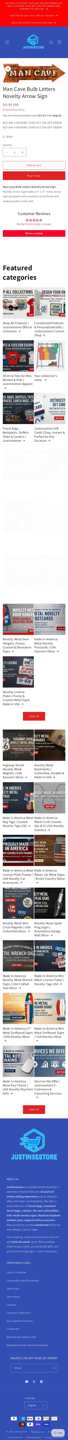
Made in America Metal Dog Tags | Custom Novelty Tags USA (18, 822)
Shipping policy (33, 1437)
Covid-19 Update (16, 1272)
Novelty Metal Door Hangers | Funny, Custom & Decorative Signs (17, 645)
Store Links (13, 1288)
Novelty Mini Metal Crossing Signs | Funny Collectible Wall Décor (15, 596)
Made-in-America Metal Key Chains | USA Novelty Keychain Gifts (18, 1087)
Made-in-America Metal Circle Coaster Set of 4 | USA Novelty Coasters (49, 824)
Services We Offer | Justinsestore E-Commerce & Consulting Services (48, 1087)
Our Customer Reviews (20, 1320)
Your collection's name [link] (45, 378)
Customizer (13, 1328)
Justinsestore (20, 1432)
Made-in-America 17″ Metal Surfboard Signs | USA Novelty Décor (18, 1032)
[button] (7, 42)
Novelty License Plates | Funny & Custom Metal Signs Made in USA (16, 698)
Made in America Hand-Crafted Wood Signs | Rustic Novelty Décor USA (18, 543)
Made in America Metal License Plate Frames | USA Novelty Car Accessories (18, 876)
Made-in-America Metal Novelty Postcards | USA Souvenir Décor (45, 645)
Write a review (34, 233)
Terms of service (15, 1437)
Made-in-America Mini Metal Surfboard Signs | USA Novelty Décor (49, 1032)
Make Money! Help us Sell (21, 1337)
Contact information (54, 1437)
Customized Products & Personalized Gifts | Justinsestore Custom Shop (49, 329)
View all (34, 716)
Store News (13, 1296)
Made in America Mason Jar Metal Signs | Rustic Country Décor (49, 874)
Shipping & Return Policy (14, 109)
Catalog (11, 1304)
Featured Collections (19, 1312)
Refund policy (38, 1432)
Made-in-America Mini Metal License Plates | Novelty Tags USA (49, 980)
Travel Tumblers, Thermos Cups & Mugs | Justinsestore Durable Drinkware (49, 491)
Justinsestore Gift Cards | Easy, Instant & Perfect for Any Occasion (49, 434)
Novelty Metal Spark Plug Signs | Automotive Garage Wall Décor (48, 929)
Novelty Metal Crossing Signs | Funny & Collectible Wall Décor (47, 543)
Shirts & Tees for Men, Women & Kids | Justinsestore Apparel (18, 380)
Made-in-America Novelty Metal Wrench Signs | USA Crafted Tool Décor (18, 982)
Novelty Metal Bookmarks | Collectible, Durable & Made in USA (49, 771)
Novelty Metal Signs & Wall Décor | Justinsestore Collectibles (18, 491)
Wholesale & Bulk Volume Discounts (27, 1345)
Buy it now (34, 175)
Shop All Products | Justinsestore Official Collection (17, 327)
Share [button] (9, 136)
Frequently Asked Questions (23, 1280)
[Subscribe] (53, 1368)
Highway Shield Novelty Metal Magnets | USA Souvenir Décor (13, 771)
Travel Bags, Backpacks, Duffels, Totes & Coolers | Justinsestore (16, 434)
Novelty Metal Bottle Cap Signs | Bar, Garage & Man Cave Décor (48, 596)
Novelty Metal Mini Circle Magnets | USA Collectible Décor (17, 927)
